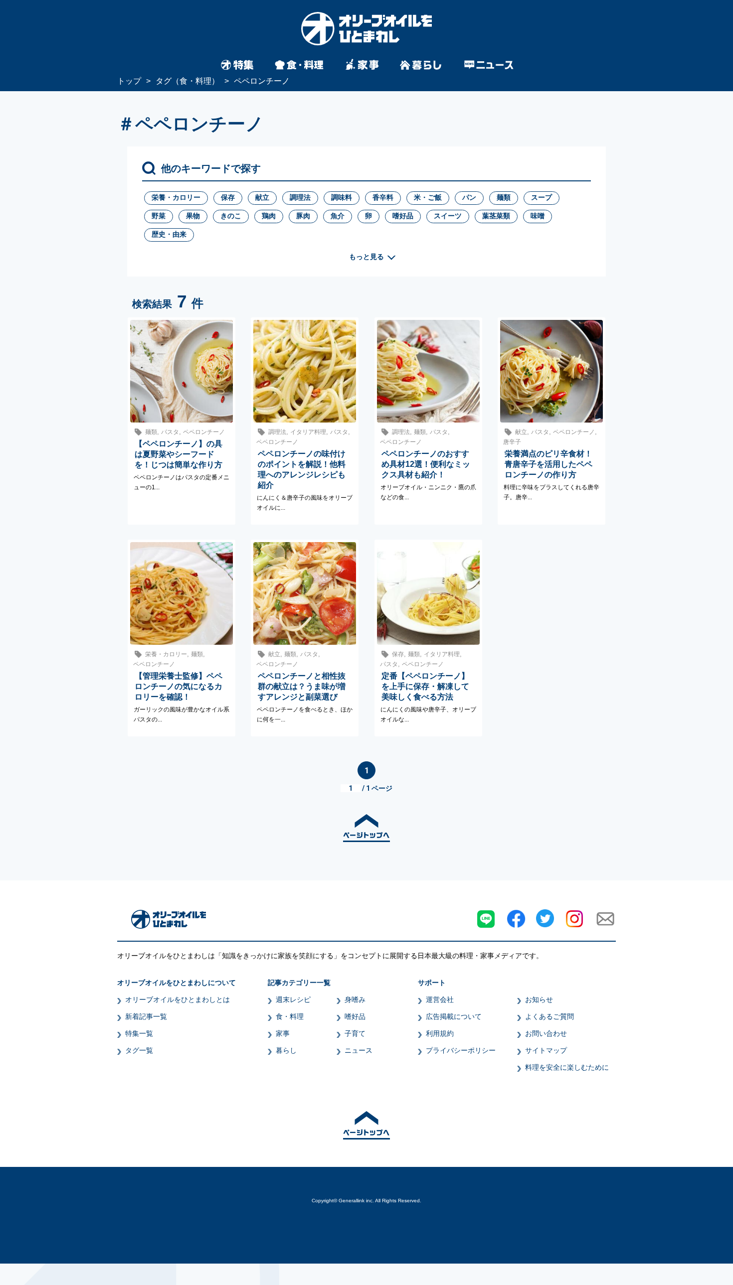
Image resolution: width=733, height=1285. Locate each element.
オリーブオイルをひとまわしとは (177, 999)
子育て (355, 1033)
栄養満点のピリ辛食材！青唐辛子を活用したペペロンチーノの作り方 (548, 464)
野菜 (159, 216)
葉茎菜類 (496, 216)
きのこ (230, 216)
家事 (283, 1033)
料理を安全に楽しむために (567, 1067)
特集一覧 (139, 1033)
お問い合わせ (546, 1033)
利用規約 (440, 1033)
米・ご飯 (428, 197)
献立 (262, 197)
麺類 (504, 197)
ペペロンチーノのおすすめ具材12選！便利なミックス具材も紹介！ (425, 464)
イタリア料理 (308, 431)
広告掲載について (454, 1016)
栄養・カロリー (176, 197)
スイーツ (448, 216)
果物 (193, 216)
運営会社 (440, 999)
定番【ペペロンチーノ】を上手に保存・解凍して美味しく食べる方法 (425, 686)
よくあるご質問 (549, 1016)
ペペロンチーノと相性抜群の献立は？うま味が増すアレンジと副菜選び (302, 686)
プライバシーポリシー (461, 1050)
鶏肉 (269, 216)
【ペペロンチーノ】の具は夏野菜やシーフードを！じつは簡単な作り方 (178, 454)
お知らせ (539, 999)
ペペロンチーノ (204, 431)
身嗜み (355, 999)
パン (469, 197)
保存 (228, 197)
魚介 (338, 216)
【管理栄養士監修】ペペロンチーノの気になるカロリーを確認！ (178, 686)
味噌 (538, 216)
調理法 (300, 197)
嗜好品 (402, 216)
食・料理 (290, 1016)
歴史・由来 (169, 234)
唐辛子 (512, 441)
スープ (541, 197)
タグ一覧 (139, 1050)
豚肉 (303, 216)
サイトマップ (546, 1050)
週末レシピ (293, 999)
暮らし (286, 1050)
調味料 (341, 197)
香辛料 (382, 197)
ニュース (358, 1050)
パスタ (170, 431)
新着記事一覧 (146, 1016)
